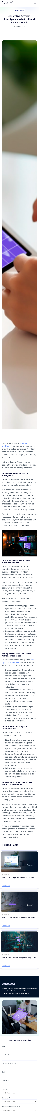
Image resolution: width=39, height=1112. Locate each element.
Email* (4, 1077)
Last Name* (5, 1060)
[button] (35, 3)
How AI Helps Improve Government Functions (18, 918)
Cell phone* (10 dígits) (9, 1068)
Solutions (19, 10)
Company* (5, 1086)
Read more (6, 886)
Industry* (4, 1094)
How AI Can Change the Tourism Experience (18, 878)
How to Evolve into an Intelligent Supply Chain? (19, 958)
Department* (6, 1103)
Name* (4, 1051)
